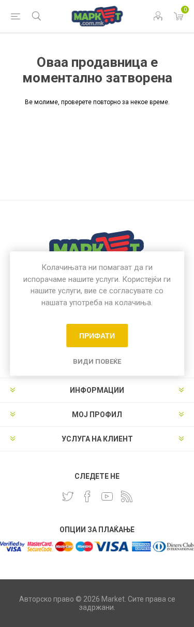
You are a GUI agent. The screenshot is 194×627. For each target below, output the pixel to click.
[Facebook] (87, 496)
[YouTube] (107, 496)
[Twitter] (67, 496)
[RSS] (126, 496)
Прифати (97, 336)
